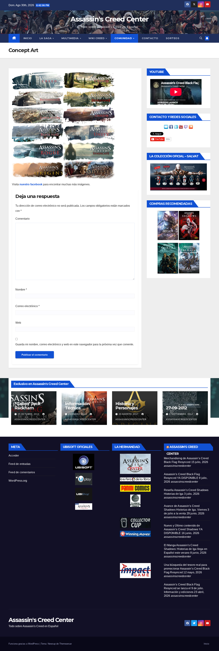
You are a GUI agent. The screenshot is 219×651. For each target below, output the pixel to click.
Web (18, 322)
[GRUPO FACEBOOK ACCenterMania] (171, 126)
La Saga (46, 38)
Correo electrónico (27, 306)
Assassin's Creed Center (109, 19)
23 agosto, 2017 (129, 414)
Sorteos (172, 38)
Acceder (14, 455)
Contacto (150, 38)
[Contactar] (166, 126)
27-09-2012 (176, 407)
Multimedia (70, 38)
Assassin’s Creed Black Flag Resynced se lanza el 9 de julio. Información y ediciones (184, 588)
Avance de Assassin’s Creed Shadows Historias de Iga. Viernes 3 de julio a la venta (186, 509)
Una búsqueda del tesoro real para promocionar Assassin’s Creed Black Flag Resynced (187, 568)
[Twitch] (186, 126)
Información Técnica (77, 405)
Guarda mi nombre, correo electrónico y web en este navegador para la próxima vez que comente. (74, 344)
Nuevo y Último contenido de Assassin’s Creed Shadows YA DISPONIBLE (183, 529)
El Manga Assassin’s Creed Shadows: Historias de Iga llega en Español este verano (185, 549)
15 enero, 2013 (77, 414)
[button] (200, 38)
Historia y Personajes (126, 405)
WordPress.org (18, 480)
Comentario (22, 218)
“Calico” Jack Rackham (27, 405)
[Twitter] (176, 126)
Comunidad (123, 38)
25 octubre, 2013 (29, 414)
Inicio (206, 643)
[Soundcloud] (191, 126)
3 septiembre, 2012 (181, 414)
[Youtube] (181, 126)
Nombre (21, 289)
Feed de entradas (19, 463)
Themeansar (65, 643)
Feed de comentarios (22, 472)
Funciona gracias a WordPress (24, 643)
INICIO (27, 38)
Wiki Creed (96, 38)
